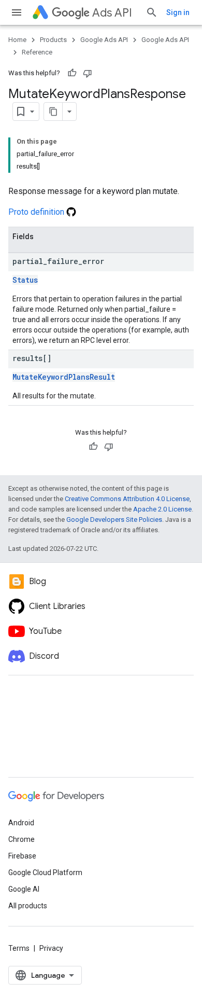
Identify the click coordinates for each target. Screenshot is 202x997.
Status (25, 280)
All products (27, 906)
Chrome (21, 839)
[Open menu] (16, 12)
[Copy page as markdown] (53, 111)
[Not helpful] (87, 73)
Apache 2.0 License (162, 509)
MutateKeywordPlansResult (63, 377)
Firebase (22, 856)
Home (17, 40)
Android (21, 823)
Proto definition (37, 212)
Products (53, 40)
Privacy (51, 948)
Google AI (23, 889)
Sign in (178, 12)
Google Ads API (104, 40)
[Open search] (152, 12)
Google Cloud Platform (45, 872)
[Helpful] (72, 73)
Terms (19, 948)
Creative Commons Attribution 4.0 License (127, 499)
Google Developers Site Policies (114, 519)
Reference (37, 52)
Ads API (112, 13)
